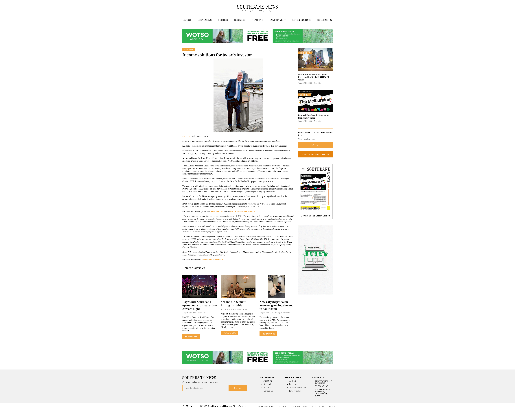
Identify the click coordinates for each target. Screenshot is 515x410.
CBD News (282, 406)
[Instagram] (187, 406)
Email (300, 135)
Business (239, 20)
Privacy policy (295, 391)
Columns (322, 20)
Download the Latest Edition (315, 215)
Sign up (315, 145)
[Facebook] (183, 406)
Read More (191, 336)
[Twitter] (192, 406)
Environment (278, 20)
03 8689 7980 (321, 386)
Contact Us (268, 391)
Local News (205, 20)
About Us (268, 381)
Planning (257, 20)
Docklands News (299, 406)
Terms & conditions (297, 388)
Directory (293, 384)
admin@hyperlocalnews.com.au (323, 382)
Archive (292, 381)
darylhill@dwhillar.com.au (242, 211)
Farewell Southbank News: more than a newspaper (313, 116)
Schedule (268, 384)
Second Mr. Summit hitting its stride (234, 303)
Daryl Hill (186, 136)
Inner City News (266, 406)
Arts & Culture (301, 20)
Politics (223, 20)
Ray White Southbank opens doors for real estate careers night (199, 305)
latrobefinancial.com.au (212, 259)
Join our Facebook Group (315, 154)
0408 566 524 (216, 211)
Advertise (268, 388)
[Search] (330, 20)
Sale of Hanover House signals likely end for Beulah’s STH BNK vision (313, 77)
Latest (187, 20)
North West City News (323, 406)
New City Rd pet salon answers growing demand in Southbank (276, 305)
